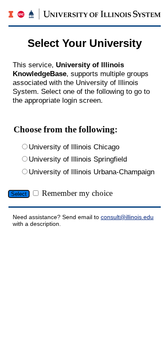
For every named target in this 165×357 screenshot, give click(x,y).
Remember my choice (77, 193)
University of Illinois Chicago (74, 147)
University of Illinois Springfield (78, 159)
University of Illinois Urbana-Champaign (91, 172)
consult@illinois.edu (127, 217)
